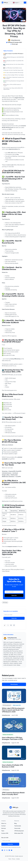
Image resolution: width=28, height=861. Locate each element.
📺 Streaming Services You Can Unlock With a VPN (13, 65)
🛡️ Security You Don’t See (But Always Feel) (13, 70)
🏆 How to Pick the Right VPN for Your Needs (13, 75)
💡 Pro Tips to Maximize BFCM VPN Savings (13, 72)
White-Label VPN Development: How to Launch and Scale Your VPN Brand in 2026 (13, 710)
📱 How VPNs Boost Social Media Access (12, 67)
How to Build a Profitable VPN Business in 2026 (12, 766)
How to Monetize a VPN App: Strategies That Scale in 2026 (12, 738)
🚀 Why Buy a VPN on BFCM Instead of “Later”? (12, 85)
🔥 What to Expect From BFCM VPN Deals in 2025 (13, 54)
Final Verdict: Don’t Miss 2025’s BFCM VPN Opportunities (13, 88)
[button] (4, 625)
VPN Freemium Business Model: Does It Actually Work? (13, 793)
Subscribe (14, 595)
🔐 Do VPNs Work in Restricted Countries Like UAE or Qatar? (13, 78)
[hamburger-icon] (25, 2)
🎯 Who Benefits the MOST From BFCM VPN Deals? (13, 61)
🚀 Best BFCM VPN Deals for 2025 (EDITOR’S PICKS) (13, 58)
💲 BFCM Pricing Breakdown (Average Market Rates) (13, 81)
